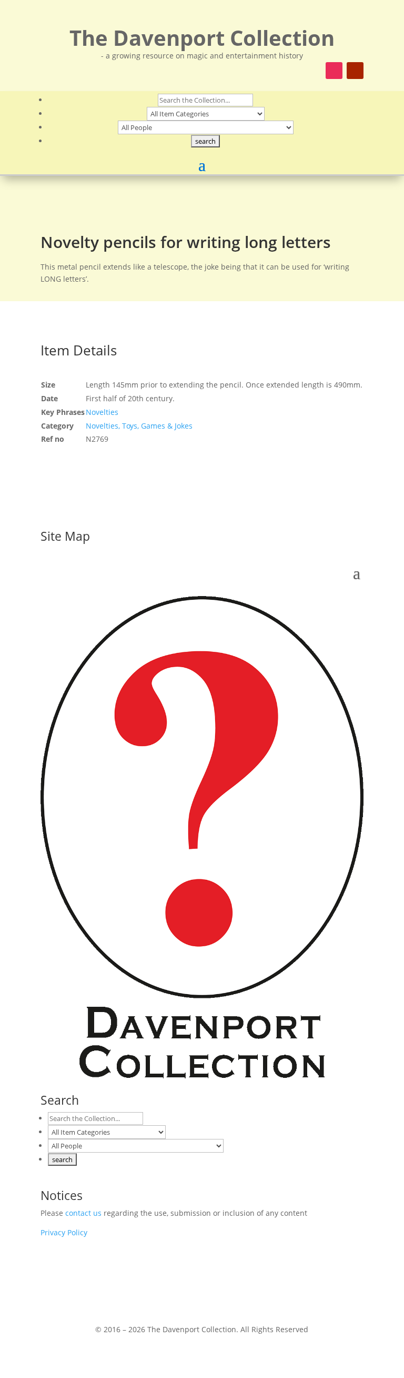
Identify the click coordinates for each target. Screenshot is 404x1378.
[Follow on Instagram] (334, 70)
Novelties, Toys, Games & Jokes (139, 426)
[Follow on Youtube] (355, 70)
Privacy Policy (64, 1232)
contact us (83, 1213)
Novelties (102, 412)
